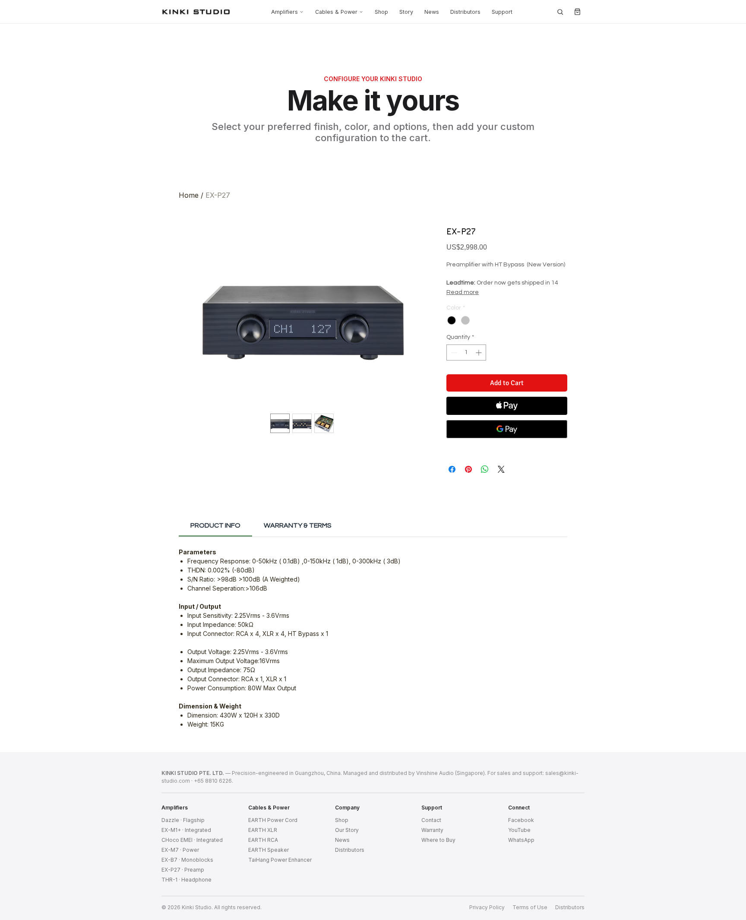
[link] (215, 525)
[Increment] (479, 352)
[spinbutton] (466, 352)
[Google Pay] (506, 429)
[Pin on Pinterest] (468, 469)
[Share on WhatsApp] (485, 469)
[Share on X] (501, 469)
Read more (462, 292)
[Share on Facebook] (452, 469)
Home (189, 195)
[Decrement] (453, 352)
